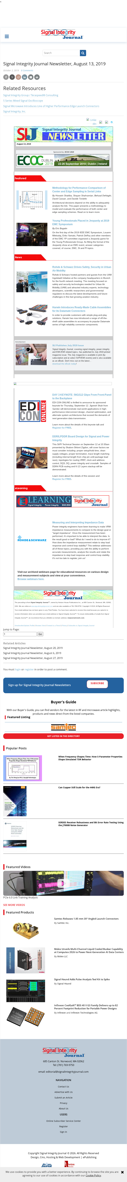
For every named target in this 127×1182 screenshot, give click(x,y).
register (29, 669)
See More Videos (14, 905)
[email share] (30, 77)
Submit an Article (63, 1097)
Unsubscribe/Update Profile (24, 625)
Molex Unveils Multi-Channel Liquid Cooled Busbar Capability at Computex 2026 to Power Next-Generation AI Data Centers (89, 950)
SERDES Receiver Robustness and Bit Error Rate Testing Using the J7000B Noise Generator (91, 824)
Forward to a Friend (54, 625)
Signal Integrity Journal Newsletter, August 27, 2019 (33, 658)
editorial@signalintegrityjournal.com (67, 1071)
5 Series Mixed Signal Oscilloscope (23, 100)
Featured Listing (18, 717)
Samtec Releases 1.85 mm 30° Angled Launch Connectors (86, 918)
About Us (63, 1108)
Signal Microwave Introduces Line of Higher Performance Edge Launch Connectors (51, 106)
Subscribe (97, 683)
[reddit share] (18, 77)
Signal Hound (64, 983)
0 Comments (27, 70)
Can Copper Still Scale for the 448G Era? (79, 787)
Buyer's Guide (63, 701)
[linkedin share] (24, 77)
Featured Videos (18, 867)
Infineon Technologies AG (84, 1012)
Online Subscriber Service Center (63, 1120)
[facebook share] (6, 77)
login (18, 669)
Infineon (61, 1012)
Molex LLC (62, 956)
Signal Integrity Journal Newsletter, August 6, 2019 (32, 653)
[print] (37, 77)
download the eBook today (64, 364)
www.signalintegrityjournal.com (42, 606)
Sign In (63, 1131)
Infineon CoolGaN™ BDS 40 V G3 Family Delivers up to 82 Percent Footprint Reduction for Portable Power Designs (86, 1007)
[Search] (83, 53)
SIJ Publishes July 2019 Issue (68, 345)
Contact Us (63, 1086)
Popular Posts (16, 748)
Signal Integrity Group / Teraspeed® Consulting (30, 95)
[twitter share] (12, 77)
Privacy (64, 625)
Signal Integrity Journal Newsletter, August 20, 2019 (33, 648)
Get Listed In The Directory (63, 736)
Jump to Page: (11, 629)
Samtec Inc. (63, 922)
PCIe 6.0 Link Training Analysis (20, 897)
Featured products (20, 912)
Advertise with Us (64, 1092)
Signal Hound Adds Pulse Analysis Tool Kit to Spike (82, 979)
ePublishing (89, 1157)
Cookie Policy (93, 1175)
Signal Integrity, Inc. (14, 111)
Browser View (40, 625)
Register (63, 1126)
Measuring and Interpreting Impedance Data (78, 522)
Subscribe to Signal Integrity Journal (81, 625)
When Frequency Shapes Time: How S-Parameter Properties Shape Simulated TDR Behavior (90, 758)
